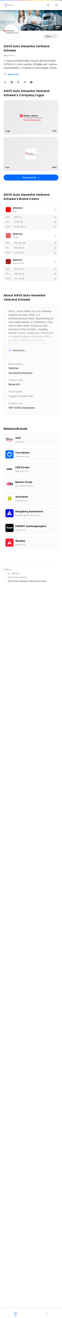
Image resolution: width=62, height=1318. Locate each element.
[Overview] (15, 1313)
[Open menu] (56, 5)
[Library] (46, 1313)
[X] (5, 82)
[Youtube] (31, 82)
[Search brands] (48, 5)
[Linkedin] (11, 82)
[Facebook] (18, 82)
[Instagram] (24, 82)
